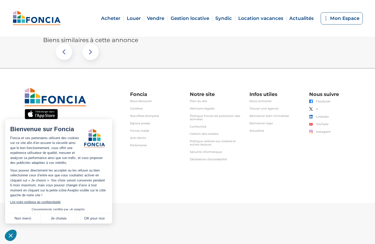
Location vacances (260, 18)
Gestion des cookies (204, 134)
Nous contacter (260, 101)
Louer (134, 18)
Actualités (301, 18)
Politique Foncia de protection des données (215, 117)
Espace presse (140, 123)
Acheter (110, 18)
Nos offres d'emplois (144, 116)
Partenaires (138, 145)
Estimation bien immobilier (269, 116)
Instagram (323, 131)
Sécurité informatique (206, 152)
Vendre (155, 18)
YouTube (322, 124)
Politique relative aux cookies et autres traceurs (213, 143)
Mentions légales (202, 108)
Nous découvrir (141, 101)
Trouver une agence (264, 108)
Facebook (323, 101)
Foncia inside (139, 130)
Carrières (136, 108)
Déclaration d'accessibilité (208, 159)
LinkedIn (322, 116)
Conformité (198, 126)
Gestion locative (190, 18)
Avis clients (138, 138)
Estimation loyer (261, 123)
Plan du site (198, 101)
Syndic (223, 18)
